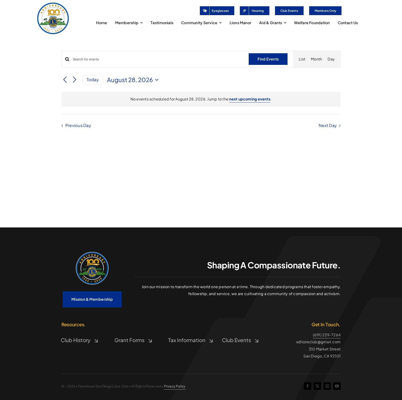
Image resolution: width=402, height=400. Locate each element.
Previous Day (78, 125)
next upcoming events (249, 99)
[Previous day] (65, 79)
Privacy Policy (175, 386)
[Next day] (74, 79)
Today (93, 79)
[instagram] (327, 386)
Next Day (328, 125)
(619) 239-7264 (327, 334)
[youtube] (337, 386)
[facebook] (307, 386)
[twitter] (317, 386)
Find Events (268, 59)
